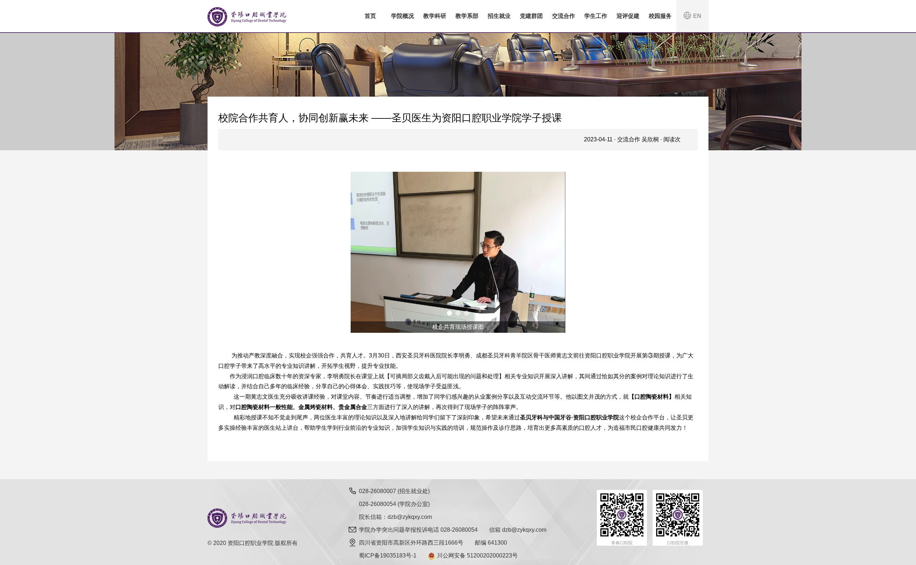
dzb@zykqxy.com (524, 530)
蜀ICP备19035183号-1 (387, 555)
